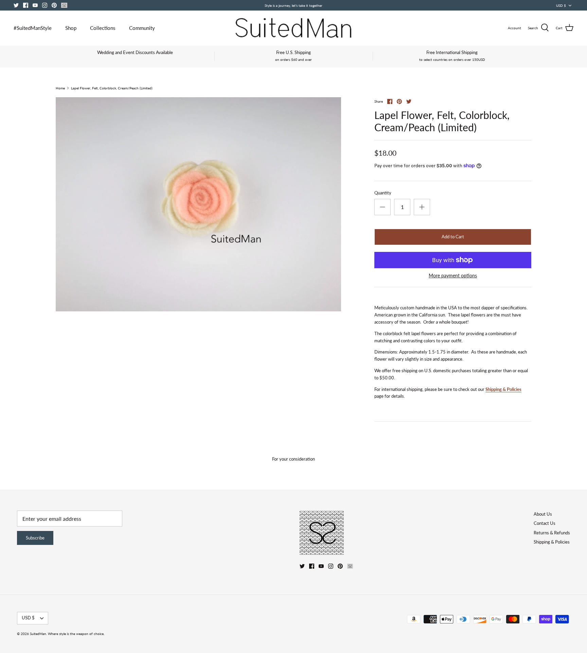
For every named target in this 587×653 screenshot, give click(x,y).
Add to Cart (453, 236)
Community (142, 28)
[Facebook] (25, 5)
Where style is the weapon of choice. (76, 634)
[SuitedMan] (293, 27)
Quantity (382, 192)
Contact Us (544, 523)
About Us (543, 514)
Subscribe (35, 537)
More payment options (453, 275)
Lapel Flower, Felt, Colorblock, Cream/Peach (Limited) (112, 88)
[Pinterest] (54, 5)
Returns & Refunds (552, 532)
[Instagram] (44, 5)
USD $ (561, 5)
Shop (70, 28)
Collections (102, 28)
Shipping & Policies (503, 389)
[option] (198, 204)
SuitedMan (38, 634)
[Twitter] (16, 5)
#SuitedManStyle (33, 28)
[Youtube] (35, 5)
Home (60, 88)
